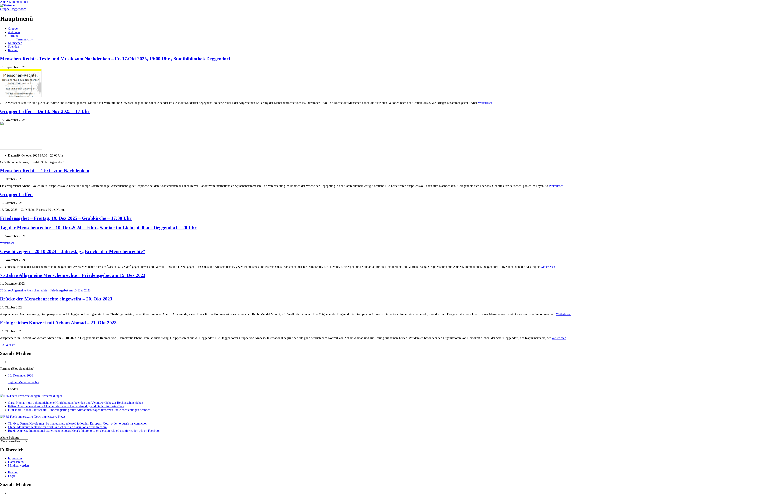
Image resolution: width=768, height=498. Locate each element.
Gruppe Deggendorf (13, 9)
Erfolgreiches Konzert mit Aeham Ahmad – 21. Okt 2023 (58, 322)
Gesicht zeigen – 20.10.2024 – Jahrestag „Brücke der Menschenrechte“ (72, 251)
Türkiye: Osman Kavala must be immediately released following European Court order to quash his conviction (77, 423)
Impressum (15, 458)
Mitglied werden (18, 465)
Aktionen (14, 32)
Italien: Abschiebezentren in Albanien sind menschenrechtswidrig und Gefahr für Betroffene (66, 406)
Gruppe (13, 28)
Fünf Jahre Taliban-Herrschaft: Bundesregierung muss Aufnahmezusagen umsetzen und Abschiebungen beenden (79, 410)
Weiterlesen (485, 102)
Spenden (13, 46)
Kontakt (13, 50)
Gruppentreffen (16, 194)
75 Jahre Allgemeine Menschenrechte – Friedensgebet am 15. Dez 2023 (72, 275)
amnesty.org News (53, 416)
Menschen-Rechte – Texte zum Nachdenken (44, 170)
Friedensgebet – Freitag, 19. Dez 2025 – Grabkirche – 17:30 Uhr (66, 218)
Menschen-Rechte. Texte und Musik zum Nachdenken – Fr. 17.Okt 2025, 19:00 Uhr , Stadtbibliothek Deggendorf (115, 58)
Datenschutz (16, 462)
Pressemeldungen (52, 396)
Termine (13, 35)
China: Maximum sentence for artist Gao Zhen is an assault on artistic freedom (57, 427)
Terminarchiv (24, 39)
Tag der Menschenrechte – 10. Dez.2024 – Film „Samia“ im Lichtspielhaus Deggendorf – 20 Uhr (98, 227)
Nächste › (11, 344)
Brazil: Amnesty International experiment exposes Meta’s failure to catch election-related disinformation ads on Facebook (84, 430)
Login (12, 476)
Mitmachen (15, 43)
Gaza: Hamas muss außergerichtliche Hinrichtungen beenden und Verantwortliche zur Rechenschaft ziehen (75, 402)
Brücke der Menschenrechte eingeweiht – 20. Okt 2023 (56, 298)
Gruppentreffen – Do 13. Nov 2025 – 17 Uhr (45, 111)
